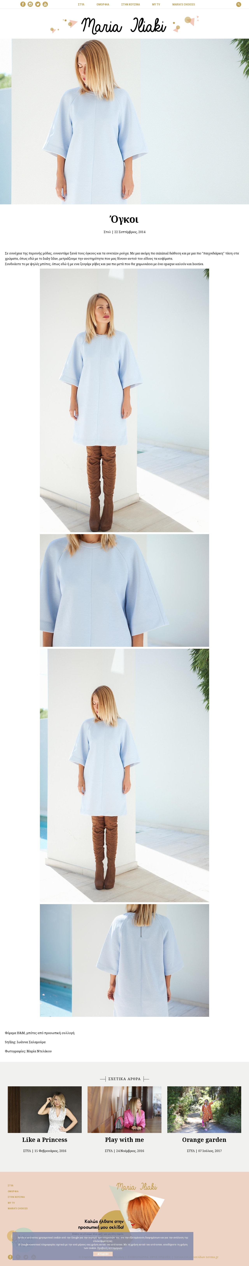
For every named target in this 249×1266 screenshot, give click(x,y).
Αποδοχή (103, 1254)
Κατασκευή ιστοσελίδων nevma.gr (196, 1257)
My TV (11, 1202)
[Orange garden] (204, 1109)
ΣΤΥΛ (81, 4)
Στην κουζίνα (16, 1196)
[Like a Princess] (45, 1109)
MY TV (156, 4)
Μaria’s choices (183, 4)
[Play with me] (124, 1109)
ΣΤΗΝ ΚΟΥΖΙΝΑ (130, 4)
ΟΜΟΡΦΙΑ (102, 4)
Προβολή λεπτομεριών (109, 1248)
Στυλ (107, 232)
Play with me (124, 1140)
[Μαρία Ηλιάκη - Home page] (124, 25)
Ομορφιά (13, 1191)
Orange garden (204, 1140)
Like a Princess (44, 1140)
